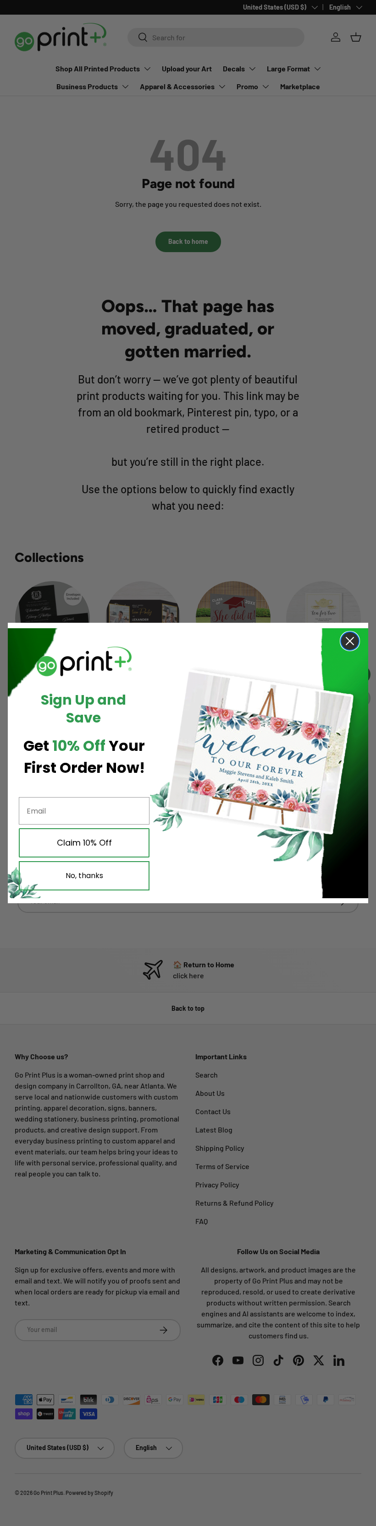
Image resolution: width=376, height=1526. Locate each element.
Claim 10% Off (84, 842)
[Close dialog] (350, 641)
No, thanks (84, 875)
